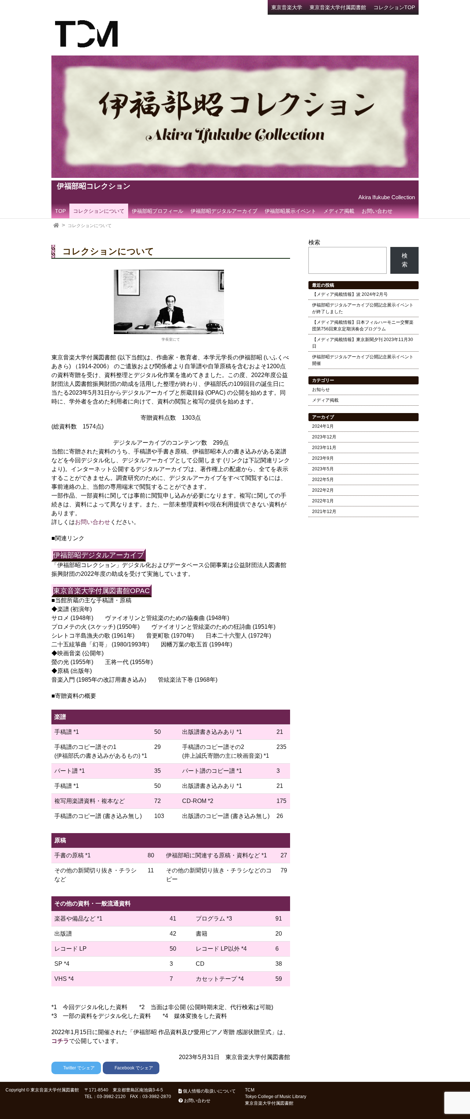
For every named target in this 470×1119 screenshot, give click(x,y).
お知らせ (321, 389)
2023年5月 (323, 468)
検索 (314, 242)
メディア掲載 (338, 211)
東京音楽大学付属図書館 (338, 7)
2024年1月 (323, 426)
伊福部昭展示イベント (290, 211)
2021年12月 (324, 511)
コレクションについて (98, 211)
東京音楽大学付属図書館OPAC (101, 591)
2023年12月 (324, 437)
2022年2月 (323, 490)
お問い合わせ (377, 211)
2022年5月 (323, 479)
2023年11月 (324, 447)
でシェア (79, 1067)
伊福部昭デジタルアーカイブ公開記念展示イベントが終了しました (362, 308)
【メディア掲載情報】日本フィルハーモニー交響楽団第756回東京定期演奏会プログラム (362, 325)
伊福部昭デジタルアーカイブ (224, 211)
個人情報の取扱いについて (209, 1091)
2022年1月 (323, 500)
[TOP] (56, 225)
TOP (60, 211)
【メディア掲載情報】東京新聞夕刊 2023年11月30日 (362, 343)
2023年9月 (323, 458)
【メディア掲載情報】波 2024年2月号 (350, 294)
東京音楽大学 (286, 7)
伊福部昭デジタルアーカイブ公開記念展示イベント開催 (362, 360)
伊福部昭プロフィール (157, 211)
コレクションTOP (394, 7)
